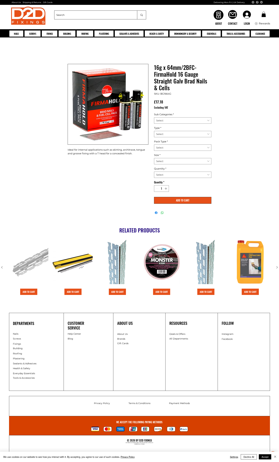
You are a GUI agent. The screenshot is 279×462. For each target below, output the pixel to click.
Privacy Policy (128, 456)
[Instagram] (253, 2)
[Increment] (166, 189)
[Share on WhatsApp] (162, 213)
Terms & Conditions (139, 403)
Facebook (227, 339)
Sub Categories (164, 115)
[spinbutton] (161, 189)
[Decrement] (157, 189)
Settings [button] (234, 456)
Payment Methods (179, 403)
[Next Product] (277, 268)
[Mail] (232, 14)
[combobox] (182, 121)
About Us (16, 2)
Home (72, 52)
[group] (139, 268)
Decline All (248, 456)
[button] (263, 14)
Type (157, 128)
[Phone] (218, 15)
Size (157, 155)
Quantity (160, 169)
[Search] (141, 15)
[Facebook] (257, 2)
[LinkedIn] (261, 2)
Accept (265, 456)
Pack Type (161, 142)
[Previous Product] (2, 268)
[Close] (275, 456)
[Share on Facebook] (156, 213)
